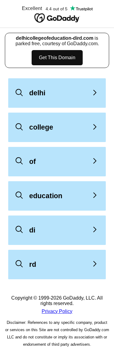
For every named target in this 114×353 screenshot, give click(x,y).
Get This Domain (57, 57)
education (45, 196)
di (32, 230)
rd (32, 264)
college (41, 127)
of (32, 161)
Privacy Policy (57, 311)
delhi (37, 93)
